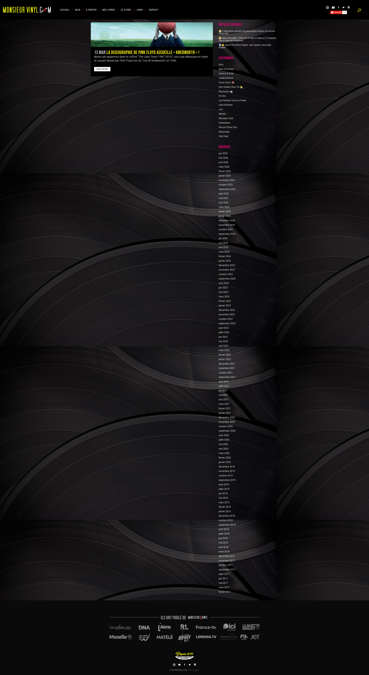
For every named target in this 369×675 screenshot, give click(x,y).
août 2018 (224, 529)
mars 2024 (224, 252)
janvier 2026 (225, 176)
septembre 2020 (227, 431)
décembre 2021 (227, 364)
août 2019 (224, 484)
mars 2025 (224, 207)
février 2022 (225, 355)
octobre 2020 (226, 426)
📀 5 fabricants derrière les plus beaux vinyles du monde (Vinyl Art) (247, 32)
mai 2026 (223, 158)
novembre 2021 (227, 368)
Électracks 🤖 (226, 91)
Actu (221, 64)
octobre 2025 (226, 185)
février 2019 (225, 507)
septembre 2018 (227, 525)
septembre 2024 (227, 234)
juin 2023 (223, 287)
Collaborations (226, 78)
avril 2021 (223, 399)
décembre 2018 (227, 516)
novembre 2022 (227, 314)
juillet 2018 (224, 534)
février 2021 (225, 408)
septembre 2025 (227, 189)
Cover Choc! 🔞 (227, 82)
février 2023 (225, 301)
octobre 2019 (226, 475)
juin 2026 (223, 153)
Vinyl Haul (223, 136)
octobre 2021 (226, 372)
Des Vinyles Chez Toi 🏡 (231, 87)
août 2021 (224, 381)
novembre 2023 (227, 270)
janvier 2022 (225, 359)
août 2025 (224, 193)
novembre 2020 (227, 422)
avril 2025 (223, 202)
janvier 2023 (225, 305)
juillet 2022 (224, 332)
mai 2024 (223, 243)
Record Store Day (228, 127)
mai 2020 (223, 444)
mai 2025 (223, 198)
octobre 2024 (226, 229)
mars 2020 (224, 453)
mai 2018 (223, 543)
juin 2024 (223, 238)
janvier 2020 (225, 462)
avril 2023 (223, 292)
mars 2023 (224, 296)
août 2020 (224, 435)
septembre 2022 (227, 323)
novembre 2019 (227, 471)
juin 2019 (223, 493)
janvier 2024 (225, 261)
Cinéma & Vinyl (226, 73)
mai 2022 (223, 341)
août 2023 (224, 283)
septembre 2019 (227, 480)
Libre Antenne (226, 105)
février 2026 (225, 171)
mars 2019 (224, 502)
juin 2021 (223, 390)
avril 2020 (223, 449)
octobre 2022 (226, 319)
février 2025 (225, 211)
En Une (222, 96)
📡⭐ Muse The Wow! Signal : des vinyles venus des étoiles (245, 46)
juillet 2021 (224, 386)
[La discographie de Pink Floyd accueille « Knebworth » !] (152, 34)
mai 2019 (223, 498)
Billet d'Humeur (226, 69)
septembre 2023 (227, 278)
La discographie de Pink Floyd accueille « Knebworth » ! (153, 52)
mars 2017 (224, 587)
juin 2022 (223, 337)
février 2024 (225, 256)
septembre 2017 (227, 569)
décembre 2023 (227, 265)
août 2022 (224, 328)
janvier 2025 (225, 216)
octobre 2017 (226, 565)
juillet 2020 (224, 440)
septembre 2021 (227, 377)
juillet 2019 (224, 489)
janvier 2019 (225, 511)
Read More (102, 69)
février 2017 (225, 592)
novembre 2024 (227, 225)
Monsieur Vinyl (226, 118)
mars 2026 (224, 167)
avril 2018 (223, 547)
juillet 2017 (224, 574)
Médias (222, 114)
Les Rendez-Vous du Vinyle (232, 100)
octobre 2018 (226, 520)
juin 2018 (223, 538)
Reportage (224, 132)
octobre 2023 (226, 274)
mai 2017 (223, 583)
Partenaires (224, 123)
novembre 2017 (227, 560)
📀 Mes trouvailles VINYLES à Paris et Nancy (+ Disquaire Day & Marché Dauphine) (247, 39)
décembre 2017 (227, 556)
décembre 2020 (227, 417)
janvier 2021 (225, 413)
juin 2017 (223, 578)
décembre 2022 (227, 310)
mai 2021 (223, 395)
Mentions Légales (193, 670)
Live (221, 109)
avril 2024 (223, 247)
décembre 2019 (227, 466)
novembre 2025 (227, 180)
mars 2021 (224, 404)
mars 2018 (224, 551)
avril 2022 (223, 346)
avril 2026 (223, 162)
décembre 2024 (227, 220)
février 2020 (225, 457)
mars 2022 (224, 350)
